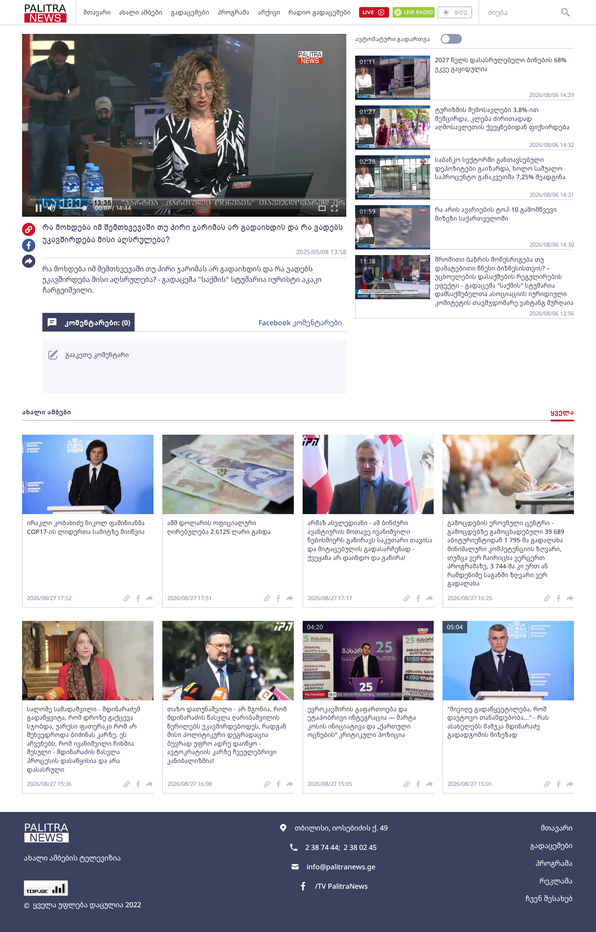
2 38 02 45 (360, 847)
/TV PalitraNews (341, 886)
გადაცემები (190, 12)
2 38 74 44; (322, 847)
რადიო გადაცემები (320, 12)
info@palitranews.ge (341, 867)
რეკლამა (556, 881)
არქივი (269, 12)
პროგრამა (233, 12)
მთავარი (97, 12)
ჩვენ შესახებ (549, 898)
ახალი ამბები (140, 12)
